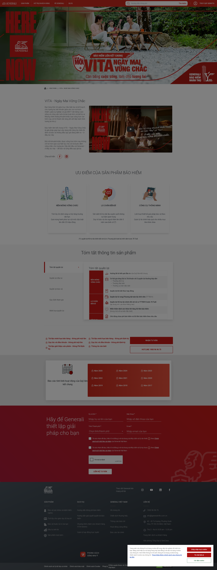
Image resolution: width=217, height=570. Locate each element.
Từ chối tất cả (199, 555)
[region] (170, 555)
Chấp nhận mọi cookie (199, 549)
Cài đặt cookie (199, 560)
